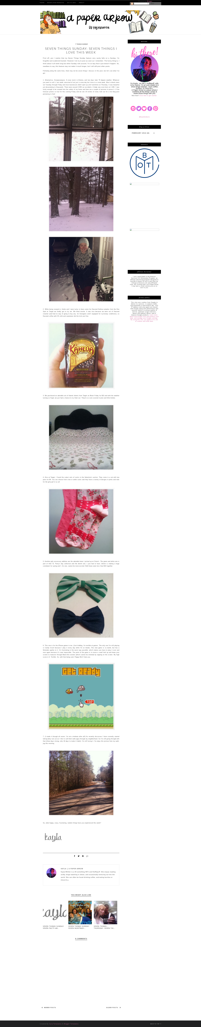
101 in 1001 (71, 2)
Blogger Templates (71, 1024)
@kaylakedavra (144, 117)
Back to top (155, 1024)
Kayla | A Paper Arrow (72, 869)
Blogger (149, 1)
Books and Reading (55, 2)
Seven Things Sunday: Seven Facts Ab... (53, 927)
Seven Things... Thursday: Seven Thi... (104, 927)
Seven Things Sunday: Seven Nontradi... (79, 927)
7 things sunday (81, 44)
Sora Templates (55, 1024)
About (81, 2)
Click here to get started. (148, 95)
